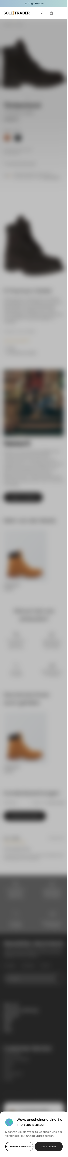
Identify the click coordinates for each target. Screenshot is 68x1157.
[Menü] (60, 13)
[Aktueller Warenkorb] (51, 13)
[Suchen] (42, 13)
